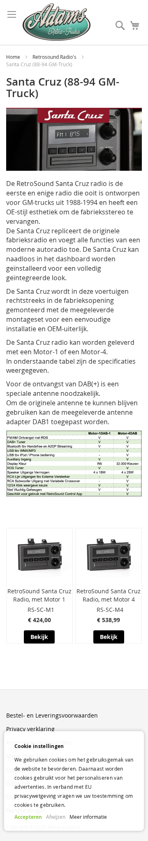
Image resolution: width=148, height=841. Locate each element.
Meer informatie (88, 816)
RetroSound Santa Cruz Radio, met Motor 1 (39, 595)
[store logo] (56, 22)
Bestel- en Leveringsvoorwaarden (52, 715)
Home (13, 56)
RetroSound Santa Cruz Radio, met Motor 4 (108, 595)
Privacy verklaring (30, 729)
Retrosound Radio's (55, 56)
